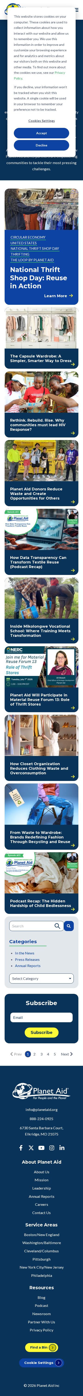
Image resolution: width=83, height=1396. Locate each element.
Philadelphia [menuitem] (41, 1275)
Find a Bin (38, 1347)
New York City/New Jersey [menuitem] (42, 1267)
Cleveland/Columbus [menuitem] (41, 1251)
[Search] (69, 926)
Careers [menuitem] (41, 1204)
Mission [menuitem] (41, 1180)
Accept (41, 133)
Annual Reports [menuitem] (41, 1196)
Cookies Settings (41, 121)
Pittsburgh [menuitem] (41, 1259)
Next (65, 1054)
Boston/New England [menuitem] (41, 1234)
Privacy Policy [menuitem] (41, 1330)
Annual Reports (28, 965)
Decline (41, 145)
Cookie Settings (38, 1363)
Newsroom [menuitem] (41, 1313)
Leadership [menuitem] (41, 1188)
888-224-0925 (41, 1118)
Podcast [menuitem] (41, 1305)
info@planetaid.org (42, 1109)
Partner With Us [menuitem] (41, 1322)
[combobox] (36, 926)
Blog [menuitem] (41, 1297)
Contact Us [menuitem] (41, 1212)
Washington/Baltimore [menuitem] (41, 1242)
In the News (24, 953)
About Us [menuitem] (41, 1172)
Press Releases (27, 959)
